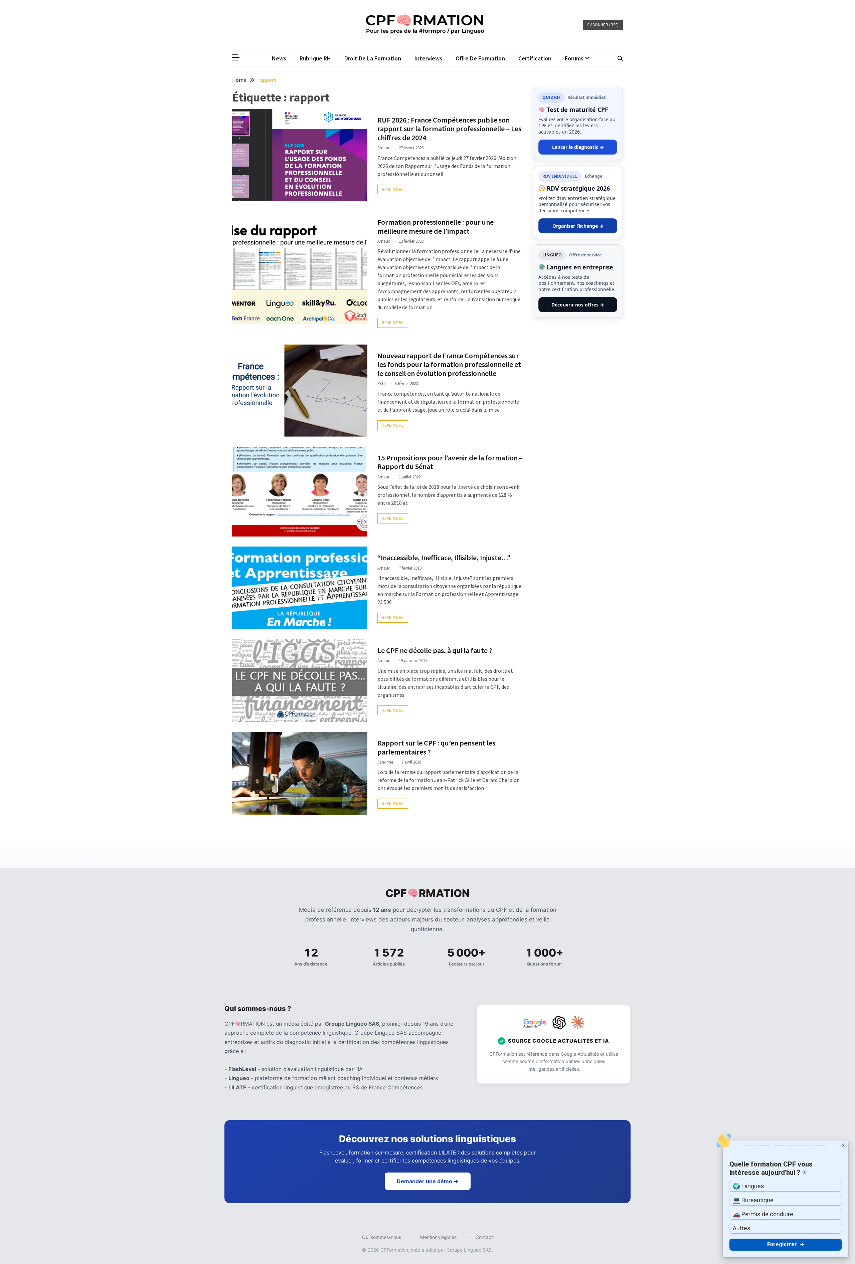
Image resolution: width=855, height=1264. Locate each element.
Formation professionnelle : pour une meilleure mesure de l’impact (435, 226)
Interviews (428, 58)
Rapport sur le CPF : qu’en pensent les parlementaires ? (436, 747)
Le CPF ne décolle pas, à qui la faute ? (434, 650)
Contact (484, 1237)
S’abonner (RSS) (603, 25)
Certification (534, 58)
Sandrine (385, 762)
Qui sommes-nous (381, 1237)
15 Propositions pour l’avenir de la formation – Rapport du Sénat (450, 462)
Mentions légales (438, 1237)
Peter (382, 383)
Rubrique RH (315, 58)
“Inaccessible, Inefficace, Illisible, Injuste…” (443, 557)
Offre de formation (480, 58)
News (279, 58)
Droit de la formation (372, 58)
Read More (393, 189)
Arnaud (383, 148)
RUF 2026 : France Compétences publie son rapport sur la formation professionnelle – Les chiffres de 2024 (449, 128)
